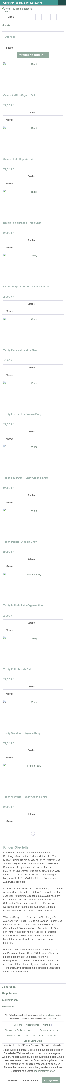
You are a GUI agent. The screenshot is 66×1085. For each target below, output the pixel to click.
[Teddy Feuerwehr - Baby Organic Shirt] (33, 460)
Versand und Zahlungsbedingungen (20, 1030)
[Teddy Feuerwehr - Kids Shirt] (33, 333)
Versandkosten (49, 1015)
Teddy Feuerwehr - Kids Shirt (20, 350)
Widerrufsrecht (13, 1035)
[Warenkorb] (61, 17)
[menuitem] (8, 17)
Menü (10, 16)
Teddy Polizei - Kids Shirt (17, 669)
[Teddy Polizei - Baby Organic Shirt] (33, 588)
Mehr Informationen (44, 1070)
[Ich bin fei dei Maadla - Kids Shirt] (33, 205)
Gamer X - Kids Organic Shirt (20, 95)
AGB (41, 1035)
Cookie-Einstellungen (33, 1040)
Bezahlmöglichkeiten (49, 1030)
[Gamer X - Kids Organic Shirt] (33, 77)
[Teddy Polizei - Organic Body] (33, 524)
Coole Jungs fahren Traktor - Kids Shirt (26, 286)
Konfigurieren (51, 1080)
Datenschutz (29, 1035)
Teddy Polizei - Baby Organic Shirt (23, 605)
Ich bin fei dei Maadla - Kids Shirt (22, 222)
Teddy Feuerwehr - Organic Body (22, 414)
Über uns (18, 1024)
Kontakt (46, 1024)
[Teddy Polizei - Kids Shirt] (33, 651)
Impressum (51, 1035)
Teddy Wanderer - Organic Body (22, 733)
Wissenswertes (32, 1024)
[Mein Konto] (53, 17)
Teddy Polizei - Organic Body (20, 541)
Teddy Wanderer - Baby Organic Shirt (25, 796)
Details (31, 112)
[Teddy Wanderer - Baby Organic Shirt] (33, 779)
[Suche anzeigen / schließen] (38, 17)
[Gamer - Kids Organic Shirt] (33, 141)
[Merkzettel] (46, 17)
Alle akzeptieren (30, 1080)
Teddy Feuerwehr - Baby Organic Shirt (25, 477)
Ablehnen (13, 1080)
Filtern (9, 47)
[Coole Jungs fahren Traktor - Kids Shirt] (33, 269)
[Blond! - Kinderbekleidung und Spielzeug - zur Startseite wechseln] (17, 9)
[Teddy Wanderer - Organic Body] (33, 715)
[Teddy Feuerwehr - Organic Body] (33, 396)
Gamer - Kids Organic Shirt (18, 159)
